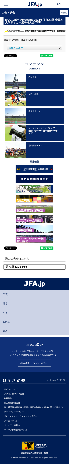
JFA (5, 330)
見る (5, 303)
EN (59, 4)
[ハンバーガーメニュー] (6, 4)
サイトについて (11, 389)
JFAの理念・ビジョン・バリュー (34, 363)
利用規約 (8, 398)
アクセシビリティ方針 (14, 393)
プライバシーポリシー (14, 411)
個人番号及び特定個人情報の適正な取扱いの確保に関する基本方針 (34, 407)
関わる (6, 321)
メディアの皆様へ (12, 425)
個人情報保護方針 (12, 402)
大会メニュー (16, 47)
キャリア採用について (14, 429)
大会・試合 (8, 12)
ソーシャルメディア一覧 (56, 380)
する (5, 312)
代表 (5, 294)
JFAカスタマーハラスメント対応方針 (21, 416)
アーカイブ (9, 420)
